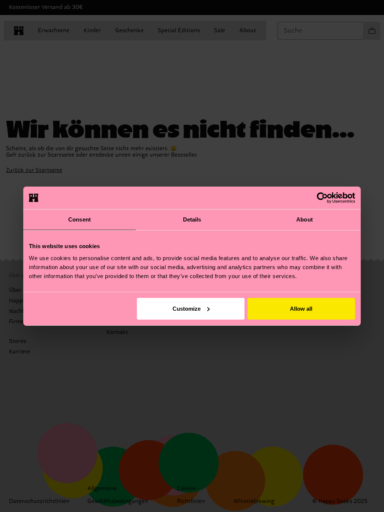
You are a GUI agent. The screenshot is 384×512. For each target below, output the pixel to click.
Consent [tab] (79, 219)
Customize (186, 308)
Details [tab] (192, 219)
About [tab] (304, 219)
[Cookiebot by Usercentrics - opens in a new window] (322, 198)
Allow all (301, 308)
